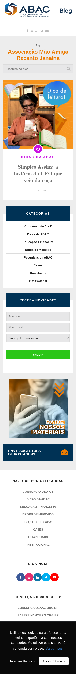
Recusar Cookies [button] (22, 661)
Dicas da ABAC (38, 234)
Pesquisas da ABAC (38, 257)
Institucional (38, 281)
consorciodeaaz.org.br (38, 607)
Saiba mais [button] (54, 648)
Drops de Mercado (38, 249)
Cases (38, 265)
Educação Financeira (38, 242)
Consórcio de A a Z (38, 226)
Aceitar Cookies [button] (53, 661)
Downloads (38, 273)
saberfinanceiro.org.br (38, 615)
